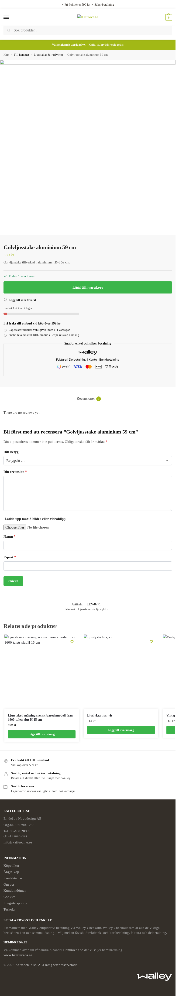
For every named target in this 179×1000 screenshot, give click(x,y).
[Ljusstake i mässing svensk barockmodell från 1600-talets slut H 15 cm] (41, 672)
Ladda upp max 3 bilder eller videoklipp (35, 519)
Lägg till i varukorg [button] (41, 734)
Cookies (9, 897)
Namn (9, 536)
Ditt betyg (11, 452)
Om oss (8, 884)
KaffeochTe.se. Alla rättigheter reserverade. (46, 965)
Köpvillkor (11, 865)
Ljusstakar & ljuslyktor (48, 54)
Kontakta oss (12, 878)
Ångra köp (11, 872)
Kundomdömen (14, 890)
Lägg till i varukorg (87, 287)
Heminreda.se (73, 950)
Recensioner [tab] (88, 398)
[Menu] (10, 17)
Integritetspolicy (15, 903)
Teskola (9, 909)
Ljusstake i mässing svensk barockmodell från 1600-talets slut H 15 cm (40, 717)
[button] (168, 17)
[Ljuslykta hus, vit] (121, 672)
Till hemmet (21, 54)
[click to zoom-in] (88, 147)
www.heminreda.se (18, 955)
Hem (6, 54)
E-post (9, 557)
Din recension (15, 472)
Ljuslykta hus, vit (99, 715)
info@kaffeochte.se (17, 842)
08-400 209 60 (20, 831)
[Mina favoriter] (72, 641)
